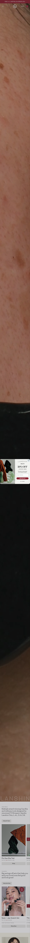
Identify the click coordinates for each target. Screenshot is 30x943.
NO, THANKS (22, 481)
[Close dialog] (29, 460)
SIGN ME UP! (23, 478)
